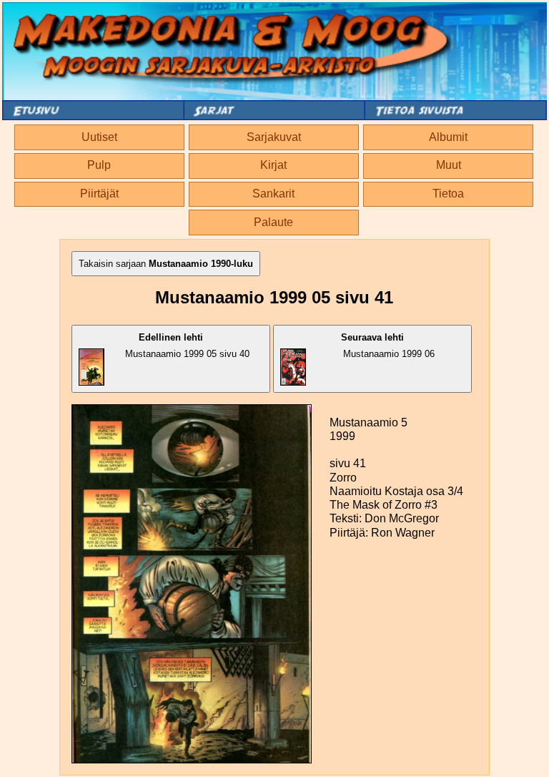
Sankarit (273, 193)
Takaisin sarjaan (166, 263)
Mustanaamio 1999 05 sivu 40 (187, 345)
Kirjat (273, 165)
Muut (448, 165)
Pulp (99, 165)
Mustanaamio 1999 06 (388, 345)
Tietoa (448, 193)
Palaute (273, 222)
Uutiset (99, 137)
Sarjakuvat (274, 137)
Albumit (448, 137)
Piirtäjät (99, 193)
